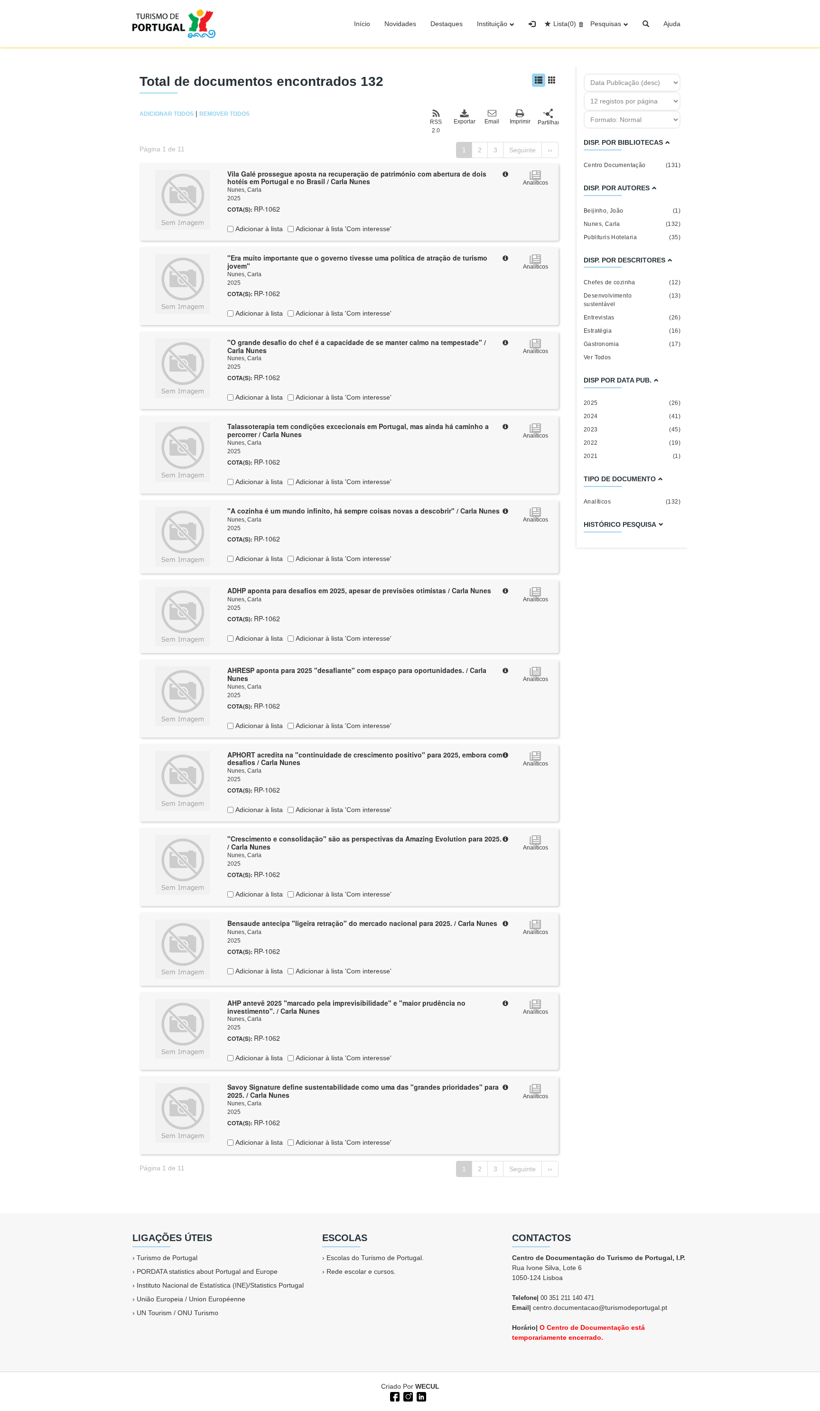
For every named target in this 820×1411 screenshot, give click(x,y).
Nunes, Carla (244, 190)
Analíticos (632, 501)
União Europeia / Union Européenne (191, 1299)
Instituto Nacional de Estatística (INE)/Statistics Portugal (220, 1285)
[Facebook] (394, 1396)
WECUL (427, 1386)
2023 (632, 429)
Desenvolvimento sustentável (632, 300)
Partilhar (548, 122)
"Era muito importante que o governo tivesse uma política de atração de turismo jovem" (357, 262)
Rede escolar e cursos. (361, 1271)
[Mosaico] (552, 80)
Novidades (400, 24)
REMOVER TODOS (224, 114)
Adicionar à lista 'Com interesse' (342, 229)
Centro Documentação (632, 165)
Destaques (446, 24)
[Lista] (538, 80)
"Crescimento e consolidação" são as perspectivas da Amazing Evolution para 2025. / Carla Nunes (364, 842)
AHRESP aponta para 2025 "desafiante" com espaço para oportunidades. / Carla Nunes (356, 674)
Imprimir (520, 121)
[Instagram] (407, 1396)
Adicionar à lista (258, 229)
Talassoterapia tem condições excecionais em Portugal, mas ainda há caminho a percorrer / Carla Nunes (358, 430)
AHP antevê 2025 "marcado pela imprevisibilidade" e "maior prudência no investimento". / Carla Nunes (346, 1007)
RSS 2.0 (436, 126)
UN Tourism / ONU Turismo (177, 1313)
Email (492, 121)
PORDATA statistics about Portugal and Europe (207, 1271)
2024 (632, 416)
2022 (632, 442)
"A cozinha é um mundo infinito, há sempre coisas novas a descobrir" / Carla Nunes (363, 510)
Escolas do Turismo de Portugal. (375, 1257)
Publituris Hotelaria (632, 237)
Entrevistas (632, 317)
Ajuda (671, 24)
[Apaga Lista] (579, 24)
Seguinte (522, 150)
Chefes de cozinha (632, 282)
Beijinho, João (632, 210)
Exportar (464, 121)
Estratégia (632, 330)
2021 (632, 456)
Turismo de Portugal (167, 1257)
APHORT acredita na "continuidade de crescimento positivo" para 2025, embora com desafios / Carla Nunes (364, 758)
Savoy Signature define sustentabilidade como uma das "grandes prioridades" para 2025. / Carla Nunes (363, 1091)
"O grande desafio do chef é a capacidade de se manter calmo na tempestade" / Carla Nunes (356, 346)
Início (362, 24)
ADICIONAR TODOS (167, 114)
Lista (564, 24)
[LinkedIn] (420, 1396)
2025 (632, 403)
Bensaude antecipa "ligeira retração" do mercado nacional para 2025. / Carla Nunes (362, 923)
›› (550, 150)
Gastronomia (632, 344)
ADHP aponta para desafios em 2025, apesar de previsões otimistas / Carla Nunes (359, 590)
